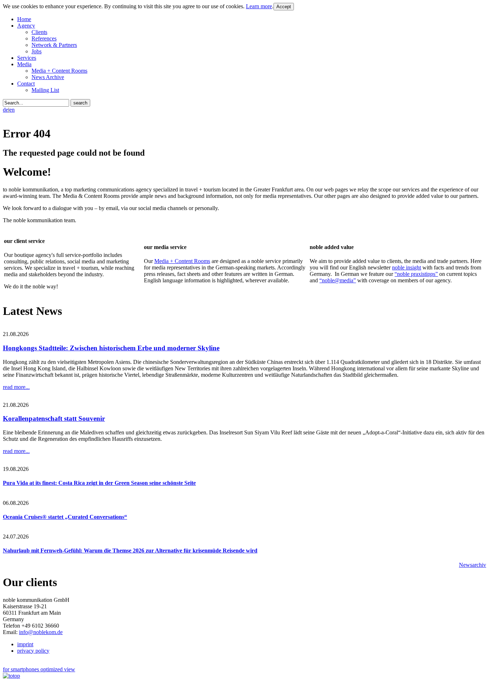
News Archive (48, 77)
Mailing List (45, 90)
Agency (26, 26)
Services (26, 58)
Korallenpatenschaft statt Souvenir (54, 418)
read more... (16, 387)
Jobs (37, 51)
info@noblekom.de (41, 632)
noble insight (406, 267)
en (12, 110)
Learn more (259, 6)
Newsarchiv (472, 565)
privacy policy (33, 651)
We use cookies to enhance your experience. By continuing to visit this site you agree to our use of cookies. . (138, 6)
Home (24, 19)
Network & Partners (54, 45)
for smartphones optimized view (39, 669)
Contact (26, 84)
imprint (25, 644)
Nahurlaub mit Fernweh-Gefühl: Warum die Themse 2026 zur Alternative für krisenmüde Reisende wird (130, 550)
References (44, 38)
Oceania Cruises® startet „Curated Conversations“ (65, 517)
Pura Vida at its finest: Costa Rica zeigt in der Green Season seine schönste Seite (99, 483)
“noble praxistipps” (416, 274)
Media (24, 64)
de (5, 110)
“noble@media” (337, 280)
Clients (39, 32)
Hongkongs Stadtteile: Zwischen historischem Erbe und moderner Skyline (111, 348)
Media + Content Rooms (59, 71)
